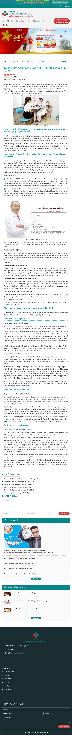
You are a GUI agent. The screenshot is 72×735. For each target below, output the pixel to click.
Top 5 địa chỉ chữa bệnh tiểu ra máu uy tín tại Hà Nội (19, 490)
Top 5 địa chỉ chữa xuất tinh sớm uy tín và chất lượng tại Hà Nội (22, 479)
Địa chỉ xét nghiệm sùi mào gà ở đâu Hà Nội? (17, 493)
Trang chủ (8, 62)
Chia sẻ (44, 21)
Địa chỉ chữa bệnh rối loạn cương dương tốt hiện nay (19, 481)
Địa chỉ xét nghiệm (19, 62)
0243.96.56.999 (9, 649)
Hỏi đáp (5, 25)
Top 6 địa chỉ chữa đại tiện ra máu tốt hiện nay (17, 487)
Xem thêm (36, 579)
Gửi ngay (64, 513)
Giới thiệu (10, 21)
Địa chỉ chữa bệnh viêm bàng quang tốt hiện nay (18, 484)
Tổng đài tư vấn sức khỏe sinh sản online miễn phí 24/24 (46, 62)
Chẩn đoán (7, 689)
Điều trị (28, 21)
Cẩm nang (36, 21)
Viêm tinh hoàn (19, 21)
